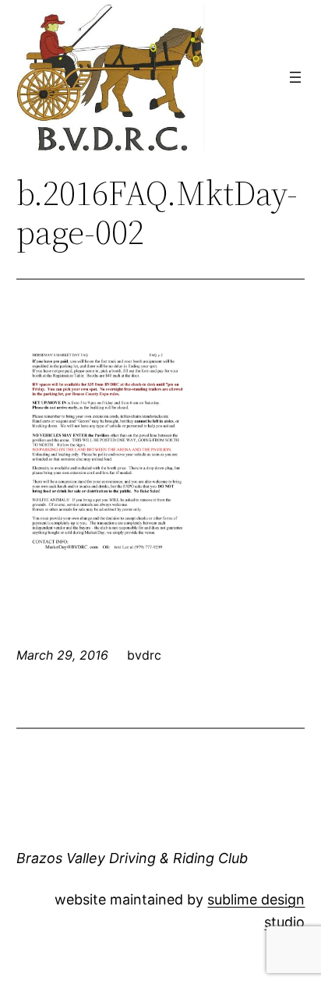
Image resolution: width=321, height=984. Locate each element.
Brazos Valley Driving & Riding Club (132, 858)
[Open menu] (295, 77)
